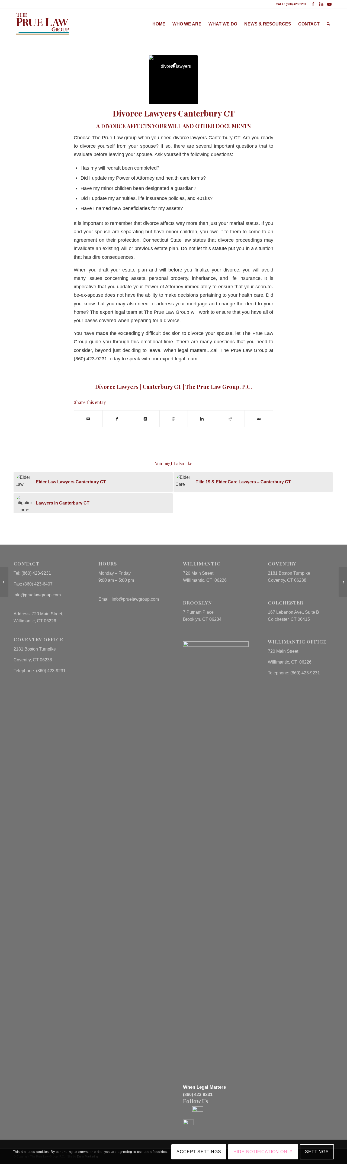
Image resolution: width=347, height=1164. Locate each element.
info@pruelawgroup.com (37, 595)
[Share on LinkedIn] (202, 418)
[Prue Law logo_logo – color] (42, 24)
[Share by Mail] (88, 418)
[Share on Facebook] (117, 418)
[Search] (328, 24)
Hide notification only (263, 1151)
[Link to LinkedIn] (321, 4)
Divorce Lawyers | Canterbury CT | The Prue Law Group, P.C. (173, 386)
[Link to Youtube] (329, 4)
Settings (317, 1151)
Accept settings (198, 1151)
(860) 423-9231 (36, 573)
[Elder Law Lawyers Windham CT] (4, 582)
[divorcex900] (173, 79)
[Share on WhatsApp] (174, 418)
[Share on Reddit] (230, 418)
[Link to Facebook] (313, 4)
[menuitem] (159, 24)
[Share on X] (145, 418)
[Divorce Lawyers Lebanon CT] (343, 582)
